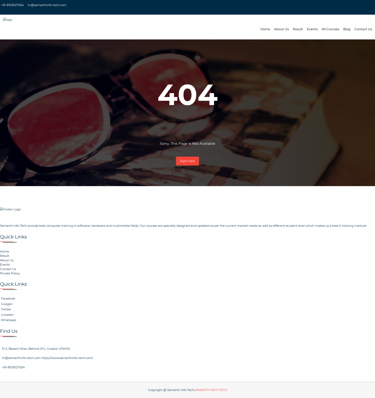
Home (265, 29)
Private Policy (10, 273)
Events (312, 29)
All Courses (330, 29)
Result (298, 29)
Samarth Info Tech (211, 390)
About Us (281, 29)
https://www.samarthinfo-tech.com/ (67, 358)
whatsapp (8, 320)
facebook (8, 298)
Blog (346, 29)
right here (187, 161)
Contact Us (363, 29)
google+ (7, 304)
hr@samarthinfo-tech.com (47, 5)
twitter (6, 309)
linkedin (7, 315)
